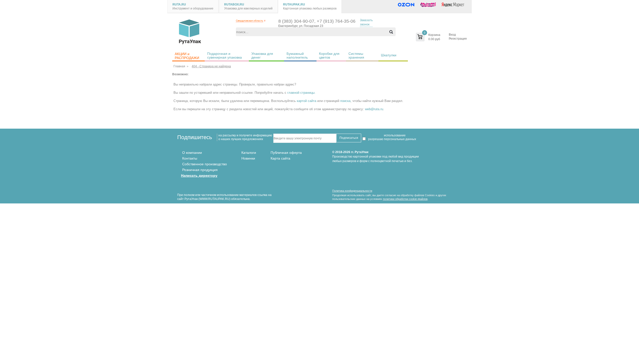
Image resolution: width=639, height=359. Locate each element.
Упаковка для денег (262, 55)
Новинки (248, 158)
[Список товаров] (417, 37)
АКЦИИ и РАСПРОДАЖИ (187, 56)
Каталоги (248, 153)
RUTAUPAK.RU (294, 4)
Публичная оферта (286, 153)
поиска (345, 101)
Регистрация (458, 38)
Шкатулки (388, 55)
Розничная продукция (200, 170)
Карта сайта (280, 158)
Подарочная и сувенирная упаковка (224, 55)
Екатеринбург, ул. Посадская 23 (300, 26)
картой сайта (306, 101)
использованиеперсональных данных (400, 137)
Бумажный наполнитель (297, 55)
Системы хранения (356, 55)
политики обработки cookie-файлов (405, 198)
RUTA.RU (179, 4)
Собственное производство (204, 164)
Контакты (189, 158)
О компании (192, 153)
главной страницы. (301, 92)
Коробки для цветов (329, 55)
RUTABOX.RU (234, 4)
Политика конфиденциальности (352, 190)
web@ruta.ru (374, 109)
